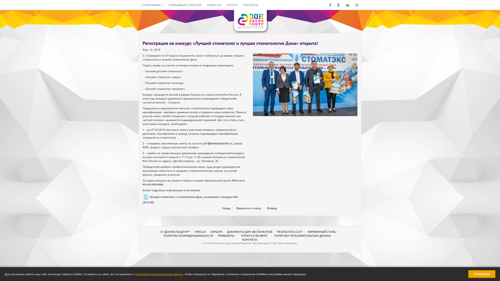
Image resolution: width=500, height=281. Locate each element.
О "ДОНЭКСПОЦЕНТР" (175, 232)
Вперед (272, 208)
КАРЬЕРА (216, 232)
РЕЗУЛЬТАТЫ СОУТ (290, 232)
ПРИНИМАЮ (482, 274)
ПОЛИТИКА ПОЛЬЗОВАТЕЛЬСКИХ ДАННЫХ (302, 235)
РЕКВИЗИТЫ (226, 235)
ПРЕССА (200, 232)
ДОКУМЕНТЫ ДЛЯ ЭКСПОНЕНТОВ (249, 232)
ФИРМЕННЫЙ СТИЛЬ (322, 232)
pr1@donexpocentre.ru (218, 143)
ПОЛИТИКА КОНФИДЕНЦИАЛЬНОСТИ (188, 235)
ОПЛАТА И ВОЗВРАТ (254, 235)
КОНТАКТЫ (249, 239)
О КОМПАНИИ (151, 5)
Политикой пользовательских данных (159, 274)
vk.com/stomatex (153, 184)
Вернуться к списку (249, 208)
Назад (226, 208)
